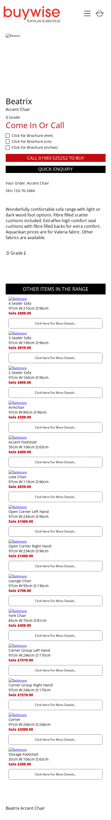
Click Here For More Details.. (55, 323)
